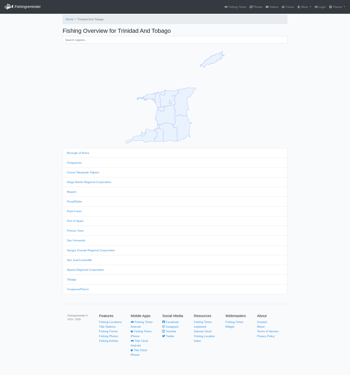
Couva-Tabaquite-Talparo (83, 172)
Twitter (169, 336)
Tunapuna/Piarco (78, 289)
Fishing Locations (110, 322)
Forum (289, 7)
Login (322, 7)
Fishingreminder (27, 7)
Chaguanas (74, 162)
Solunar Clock (203, 331)
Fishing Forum (108, 331)
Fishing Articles (108, 340)
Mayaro (72, 191)
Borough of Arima (78, 152)
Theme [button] (337, 7)
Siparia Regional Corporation (85, 269)
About (261, 326)
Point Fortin (74, 211)
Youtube (170, 331)
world (69, 19)
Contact (262, 322)
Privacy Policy (266, 336)
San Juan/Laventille (79, 260)
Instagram (172, 326)
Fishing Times (237, 7)
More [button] (305, 7)
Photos (257, 7)
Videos (273, 7)
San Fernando (76, 240)
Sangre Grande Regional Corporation (91, 250)
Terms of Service (268, 331)
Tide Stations (107, 326)
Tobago (71, 279)
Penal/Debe (74, 201)
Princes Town (75, 230)
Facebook (172, 322)
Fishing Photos (108, 336)
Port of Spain (75, 221)
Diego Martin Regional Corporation (89, 182)
